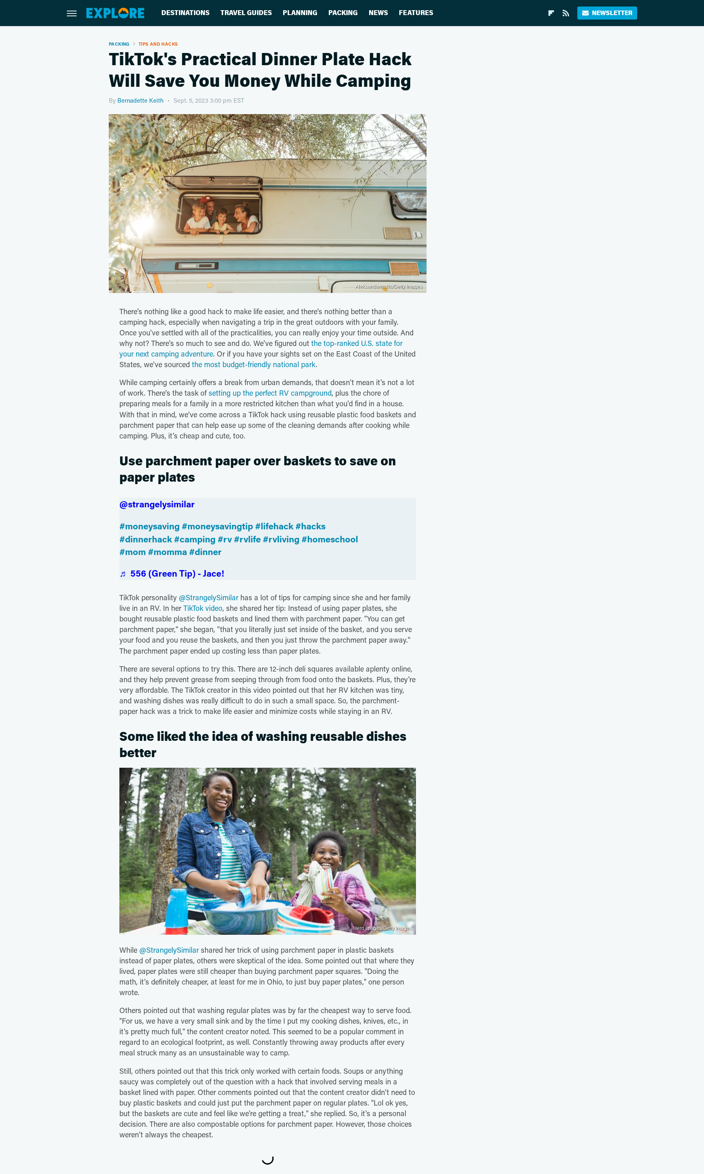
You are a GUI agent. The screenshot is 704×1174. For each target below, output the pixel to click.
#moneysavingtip (217, 526)
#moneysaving (149, 526)
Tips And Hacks (158, 44)
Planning (300, 13)
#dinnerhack (145, 539)
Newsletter (612, 13)
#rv (225, 539)
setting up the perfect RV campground (270, 393)
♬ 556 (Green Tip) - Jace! (171, 573)
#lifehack (274, 526)
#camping (195, 539)
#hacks (310, 526)
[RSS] (566, 13)
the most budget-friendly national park (254, 364)
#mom (132, 551)
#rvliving (281, 539)
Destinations (185, 13)
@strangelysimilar (157, 504)
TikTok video (202, 608)
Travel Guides (246, 13)
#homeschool (329, 539)
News (378, 13)
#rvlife (247, 539)
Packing (343, 13)
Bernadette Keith (140, 100)
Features (416, 13)
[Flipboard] (551, 13)
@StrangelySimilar (208, 597)
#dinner (205, 551)
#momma (167, 551)
